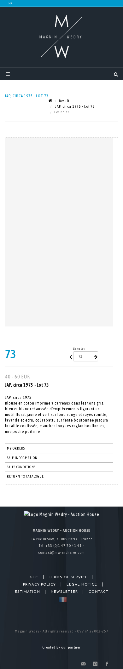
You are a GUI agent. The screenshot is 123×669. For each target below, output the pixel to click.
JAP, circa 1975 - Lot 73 (74, 106)
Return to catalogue (25, 476)
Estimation (27, 592)
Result (64, 101)
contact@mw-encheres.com (61, 552)
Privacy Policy (39, 585)
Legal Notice (82, 585)
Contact (98, 592)
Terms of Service (68, 577)
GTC (34, 577)
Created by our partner (61, 647)
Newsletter (64, 592)
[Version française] (61, 600)
